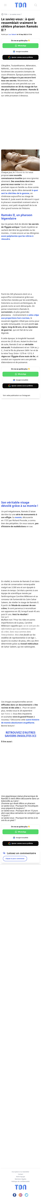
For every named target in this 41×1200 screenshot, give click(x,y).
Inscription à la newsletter (20, 1172)
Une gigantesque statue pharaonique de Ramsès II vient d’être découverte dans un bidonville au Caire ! (20, 798)
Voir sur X (4, 617)
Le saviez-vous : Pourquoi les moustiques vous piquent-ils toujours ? (19, 807)
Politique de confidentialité (20, 1181)
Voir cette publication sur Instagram (16, 395)
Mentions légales (20, 1179)
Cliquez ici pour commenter (14, 859)
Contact (20, 1174)
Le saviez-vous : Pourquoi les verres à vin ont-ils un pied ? (19, 819)
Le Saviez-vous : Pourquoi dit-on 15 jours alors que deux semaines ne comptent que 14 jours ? (20, 813)
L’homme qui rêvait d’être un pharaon (18, 803)
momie (18, 517)
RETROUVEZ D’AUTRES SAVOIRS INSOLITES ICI (20, 734)
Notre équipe (20, 1177)
